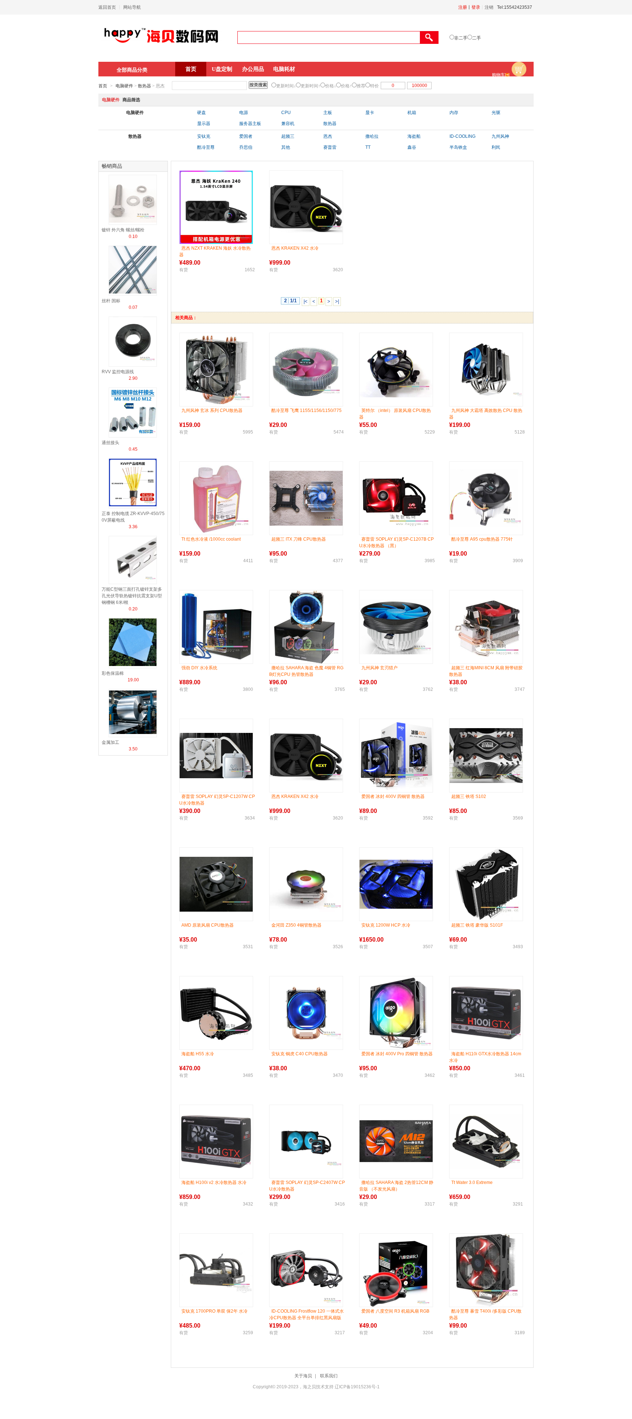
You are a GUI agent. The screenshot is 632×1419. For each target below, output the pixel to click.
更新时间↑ (310, 85)
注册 (462, 7)
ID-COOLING (462, 136)
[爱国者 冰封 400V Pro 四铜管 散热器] (396, 1012)
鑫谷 (411, 147)
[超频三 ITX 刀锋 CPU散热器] (306, 498)
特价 (374, 85)
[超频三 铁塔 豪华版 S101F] (486, 884)
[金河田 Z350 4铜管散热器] (306, 884)
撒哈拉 (372, 136)
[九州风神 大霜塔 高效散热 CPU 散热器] (486, 369)
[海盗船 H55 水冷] (216, 1012)
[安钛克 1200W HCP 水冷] (396, 884)
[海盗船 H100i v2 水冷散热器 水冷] (216, 1141)
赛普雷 (329, 147)
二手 (476, 38)
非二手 (460, 38)
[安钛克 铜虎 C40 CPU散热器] (306, 1012)
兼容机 (287, 123)
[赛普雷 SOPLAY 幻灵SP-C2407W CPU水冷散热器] (306, 1141)
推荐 (361, 85)
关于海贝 (303, 1375)
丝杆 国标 (111, 300)
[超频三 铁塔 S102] (486, 755)
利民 (496, 147)
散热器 (144, 85)
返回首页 (107, 7)
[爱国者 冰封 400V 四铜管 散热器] (396, 755)
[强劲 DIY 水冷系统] (216, 627)
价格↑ (346, 85)
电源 (243, 112)
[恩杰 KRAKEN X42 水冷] (306, 207)
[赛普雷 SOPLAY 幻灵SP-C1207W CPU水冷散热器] (216, 755)
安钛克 (203, 136)
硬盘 (201, 112)
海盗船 (414, 136)
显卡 (369, 112)
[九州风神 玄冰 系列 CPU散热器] (216, 369)
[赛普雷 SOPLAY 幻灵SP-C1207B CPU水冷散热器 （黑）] (396, 498)
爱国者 (245, 136)
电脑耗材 (284, 69)
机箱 (411, 112)
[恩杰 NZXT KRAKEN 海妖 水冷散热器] (216, 207)
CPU (286, 112)
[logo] (161, 46)
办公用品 (253, 69)
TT (367, 147)
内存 (453, 112)
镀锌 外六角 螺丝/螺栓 (123, 229)
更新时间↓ (286, 85)
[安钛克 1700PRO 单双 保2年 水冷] (216, 1270)
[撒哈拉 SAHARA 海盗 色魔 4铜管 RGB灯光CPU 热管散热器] (306, 626)
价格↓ (330, 85)
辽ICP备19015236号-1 (357, 1386)
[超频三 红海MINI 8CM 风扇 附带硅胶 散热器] (486, 626)
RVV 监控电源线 (118, 371)
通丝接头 (110, 442)
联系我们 (329, 1375)
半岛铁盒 (458, 147)
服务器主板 (250, 123)
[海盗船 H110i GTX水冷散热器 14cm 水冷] (486, 1012)
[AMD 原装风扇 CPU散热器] (216, 884)
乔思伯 (245, 147)
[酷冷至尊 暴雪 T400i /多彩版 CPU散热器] (486, 1270)
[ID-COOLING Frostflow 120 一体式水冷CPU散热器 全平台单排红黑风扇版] (306, 1270)
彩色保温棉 (113, 673)
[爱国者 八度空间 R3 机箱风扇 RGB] (396, 1270)
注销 (489, 7)
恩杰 (327, 136)
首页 (190, 69)
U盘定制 (222, 69)
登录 (475, 7)
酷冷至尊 (206, 147)
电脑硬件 (124, 85)
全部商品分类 (132, 70)
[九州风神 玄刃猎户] (396, 626)
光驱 (496, 112)
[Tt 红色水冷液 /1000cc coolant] (216, 498)
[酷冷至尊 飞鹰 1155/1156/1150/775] (306, 369)
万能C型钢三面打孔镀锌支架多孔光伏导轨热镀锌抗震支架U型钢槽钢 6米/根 (132, 596)
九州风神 (500, 136)
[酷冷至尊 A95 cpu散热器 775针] (486, 498)
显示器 (203, 123)
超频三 (287, 136)
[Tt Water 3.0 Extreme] (486, 1141)
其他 (285, 147)
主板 (327, 112)
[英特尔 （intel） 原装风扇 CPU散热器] (396, 369)
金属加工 (110, 742)
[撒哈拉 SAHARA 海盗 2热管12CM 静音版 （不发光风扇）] (396, 1142)
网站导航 (132, 7)
